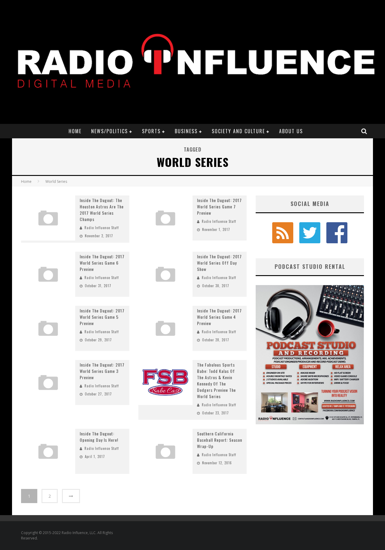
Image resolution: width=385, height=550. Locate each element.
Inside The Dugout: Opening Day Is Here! (99, 436)
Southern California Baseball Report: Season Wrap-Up (219, 439)
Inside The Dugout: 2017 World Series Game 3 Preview (102, 370)
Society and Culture (238, 131)
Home (75, 131)
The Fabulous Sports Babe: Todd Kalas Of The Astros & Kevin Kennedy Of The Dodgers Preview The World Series (216, 380)
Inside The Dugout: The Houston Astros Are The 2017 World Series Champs (102, 209)
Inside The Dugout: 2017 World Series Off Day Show (219, 262)
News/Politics (109, 131)
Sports (151, 131)
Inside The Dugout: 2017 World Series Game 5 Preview (102, 316)
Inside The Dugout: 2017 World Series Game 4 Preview (219, 316)
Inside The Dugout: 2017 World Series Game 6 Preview (102, 262)
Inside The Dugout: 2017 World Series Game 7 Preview (219, 206)
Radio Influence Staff (102, 227)
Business (186, 131)
